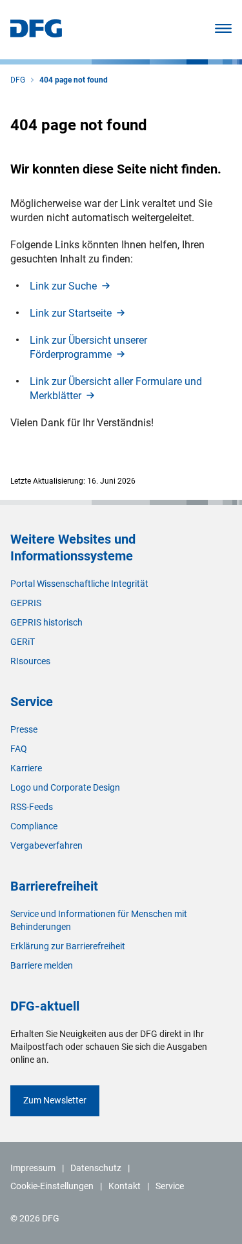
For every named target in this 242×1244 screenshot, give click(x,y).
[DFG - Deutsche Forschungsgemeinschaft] (36, 34)
